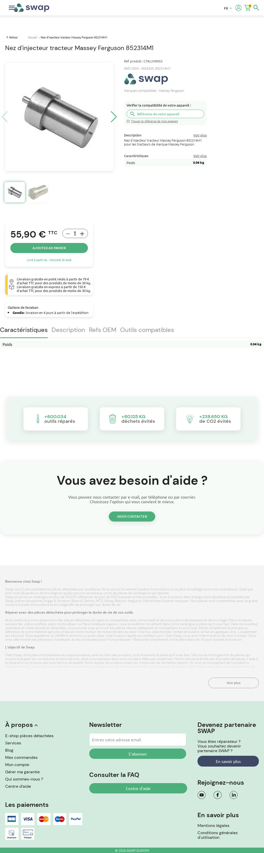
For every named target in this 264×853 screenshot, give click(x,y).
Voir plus (234, 682)
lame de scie (69, 659)
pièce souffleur (35, 624)
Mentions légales (213, 825)
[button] (113, 117)
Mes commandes (21, 757)
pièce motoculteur (62, 624)
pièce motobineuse (46, 655)
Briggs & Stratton (57, 601)
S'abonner (137, 753)
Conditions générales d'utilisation (217, 835)
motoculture (40, 605)
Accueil (32, 37)
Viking (108, 601)
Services (13, 743)
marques (182, 601)
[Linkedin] (233, 795)
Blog (9, 750)
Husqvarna (34, 601)
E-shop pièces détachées (29, 735)
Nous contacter (132, 516)
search (256, 8)
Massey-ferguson (128, 601)
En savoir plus (228, 761)
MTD (99, 601)
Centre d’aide (18, 786)
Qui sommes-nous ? (24, 779)
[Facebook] (217, 795)
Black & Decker (83, 601)
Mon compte (17, 764)
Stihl (146, 601)
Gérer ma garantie (22, 772)
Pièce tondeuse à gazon (100, 624)
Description (68, 330)
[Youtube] (201, 795)
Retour (13, 37)
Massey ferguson (171, 90)
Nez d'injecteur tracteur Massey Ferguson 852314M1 (74, 37)
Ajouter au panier (49, 248)
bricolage (61, 605)
